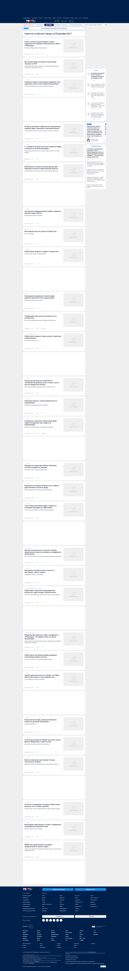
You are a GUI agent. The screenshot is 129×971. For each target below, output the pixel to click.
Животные (44, 908)
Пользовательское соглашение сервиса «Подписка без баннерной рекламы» (80, 961)
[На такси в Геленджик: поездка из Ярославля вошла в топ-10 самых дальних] (73, 808)
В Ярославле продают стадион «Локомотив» (42, 251)
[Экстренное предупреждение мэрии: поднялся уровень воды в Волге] (73, 215)
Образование (63, 910)
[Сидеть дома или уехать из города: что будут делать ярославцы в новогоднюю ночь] (73, 679)
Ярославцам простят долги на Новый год (40, 231)
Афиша (54, 18)
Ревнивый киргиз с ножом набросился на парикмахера (41, 402)
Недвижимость (27, 18)
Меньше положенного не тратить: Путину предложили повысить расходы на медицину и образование (43, 552)
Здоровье (44, 910)
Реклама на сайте (27, 895)
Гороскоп (59, 18)
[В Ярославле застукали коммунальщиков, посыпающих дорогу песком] (73, 659)
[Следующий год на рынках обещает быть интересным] (73, 320)
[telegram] (43, 920)
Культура (62, 900)
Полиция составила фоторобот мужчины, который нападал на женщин (41, 466)
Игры (80, 18)
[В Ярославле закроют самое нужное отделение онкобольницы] (73, 340)
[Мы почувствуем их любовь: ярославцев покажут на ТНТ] (73, 66)
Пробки (72, 18)
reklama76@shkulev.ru (92, 952)
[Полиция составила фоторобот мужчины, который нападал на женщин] (73, 469)
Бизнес (44, 897)
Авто (43, 895)
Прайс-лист (25, 897)
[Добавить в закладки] (83, 54)
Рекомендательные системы (70, 959)
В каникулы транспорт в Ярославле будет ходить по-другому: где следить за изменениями (41, 423)
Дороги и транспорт (47, 904)
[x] (57, 920)
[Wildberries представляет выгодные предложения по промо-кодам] (73, 848)
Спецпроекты (93, 906)
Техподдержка (26, 906)
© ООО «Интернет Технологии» (44, 966)
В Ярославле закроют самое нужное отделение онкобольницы (43, 337)
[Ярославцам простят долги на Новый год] (73, 235)
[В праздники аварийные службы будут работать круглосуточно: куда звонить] (73, 300)
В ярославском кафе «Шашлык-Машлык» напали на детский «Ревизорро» (41, 721)
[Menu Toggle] (23, 21)
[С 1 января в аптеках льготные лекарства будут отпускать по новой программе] (73, 150)
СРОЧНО (26, 28)
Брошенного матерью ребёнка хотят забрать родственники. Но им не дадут (42, 486)
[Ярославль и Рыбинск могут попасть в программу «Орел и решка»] (73, 574)
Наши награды (26, 902)
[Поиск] (99, 21)
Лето (61, 902)
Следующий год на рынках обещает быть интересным (41, 317)
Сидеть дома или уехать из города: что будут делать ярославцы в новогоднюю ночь (42, 676)
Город (43, 902)
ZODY (76, 18)
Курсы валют (66, 18)
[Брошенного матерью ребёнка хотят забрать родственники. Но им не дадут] (73, 489)
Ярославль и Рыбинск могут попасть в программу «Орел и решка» (39, 571)
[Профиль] (105, 21)
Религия (77, 908)
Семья (76, 910)
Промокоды (85, 18)
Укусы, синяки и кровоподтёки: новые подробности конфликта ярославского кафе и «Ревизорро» (42, 43)
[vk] (47, 920)
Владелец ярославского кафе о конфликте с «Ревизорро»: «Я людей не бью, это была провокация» (42, 637)
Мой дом (62, 904)
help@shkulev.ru (32, 963)
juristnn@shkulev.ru (53, 962)
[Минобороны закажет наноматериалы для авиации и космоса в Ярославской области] (73, 171)
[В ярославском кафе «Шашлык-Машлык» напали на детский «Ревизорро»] (73, 724)
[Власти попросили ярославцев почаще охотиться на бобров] (73, 764)
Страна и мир (93, 900)
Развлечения (78, 906)
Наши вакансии (26, 904)
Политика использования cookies (71, 957)
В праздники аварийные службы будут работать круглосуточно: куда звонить (40, 297)
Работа (76, 904)
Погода (40, 18)
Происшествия (78, 902)
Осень (76, 897)
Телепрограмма (47, 18)
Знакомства (35, 18)
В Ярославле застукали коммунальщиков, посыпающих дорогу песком (41, 656)
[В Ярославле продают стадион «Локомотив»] (73, 255)
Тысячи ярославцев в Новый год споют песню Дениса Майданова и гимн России (42, 741)
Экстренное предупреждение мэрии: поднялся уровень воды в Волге (43, 212)
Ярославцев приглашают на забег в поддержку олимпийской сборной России (43, 825)
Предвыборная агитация (29, 908)
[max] (54, 920)
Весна (43, 900)
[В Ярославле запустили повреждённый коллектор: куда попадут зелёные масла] (73, 594)
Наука (61, 906)
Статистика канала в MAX (29, 910)
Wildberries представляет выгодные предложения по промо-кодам (38, 846)
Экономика (93, 904)
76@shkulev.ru (37, 961)
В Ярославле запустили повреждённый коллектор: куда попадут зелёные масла (40, 591)
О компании (26, 900)
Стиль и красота (94, 897)
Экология (92, 902)
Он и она (77, 895)
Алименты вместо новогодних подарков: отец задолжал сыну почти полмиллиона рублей (42, 83)
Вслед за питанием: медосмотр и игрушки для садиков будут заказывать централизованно (42, 127)
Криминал (62, 897)
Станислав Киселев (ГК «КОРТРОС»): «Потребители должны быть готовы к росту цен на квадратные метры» (42, 382)
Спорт (91, 895)
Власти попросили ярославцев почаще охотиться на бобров (40, 761)
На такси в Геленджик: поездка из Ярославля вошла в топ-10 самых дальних (42, 805)
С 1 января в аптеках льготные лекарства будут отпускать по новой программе (43, 147)
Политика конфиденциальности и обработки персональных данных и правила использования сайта (84, 963)
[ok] (50, 920)
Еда (43, 906)
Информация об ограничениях (71, 955)
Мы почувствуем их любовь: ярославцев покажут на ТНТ (40, 63)
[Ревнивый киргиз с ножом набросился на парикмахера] (73, 405)
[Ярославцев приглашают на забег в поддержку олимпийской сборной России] (73, 828)
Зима (61, 895)
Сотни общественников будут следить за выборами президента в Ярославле (40, 507)
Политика (77, 900)
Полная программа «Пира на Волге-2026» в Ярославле (54, 28)
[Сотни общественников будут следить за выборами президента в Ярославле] (73, 510)
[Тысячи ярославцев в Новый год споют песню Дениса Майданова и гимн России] (73, 744)
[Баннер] (49, 25)
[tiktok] (61, 920)
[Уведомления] (102, 21)
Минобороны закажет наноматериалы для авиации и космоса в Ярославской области (41, 168)
